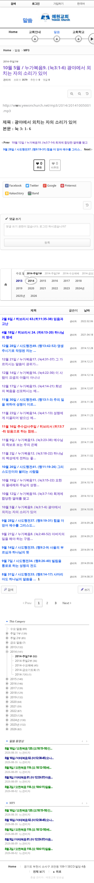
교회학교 (78, 32)
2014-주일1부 (34, 273)
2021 (43, 288)
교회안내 (35, 32)
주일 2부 (18, 638)
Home (13, 32)
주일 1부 (18, 633)
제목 (34, 310)
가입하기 (58, 3)
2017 (66, 281)
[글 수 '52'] (6, 284)
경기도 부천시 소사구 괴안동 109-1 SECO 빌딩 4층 (55, 866)
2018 (78, 281)
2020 (31, 288)
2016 (55, 281)
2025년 (20, 296)
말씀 (27, 19)
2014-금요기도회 (27, 670)
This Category (17, 621)
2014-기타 (23, 674)
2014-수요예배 (71, 273)
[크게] (72, 94)
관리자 (7, 79)
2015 (43, 281)
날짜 (87, 310)
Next (66, 603)
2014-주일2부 (52, 273)
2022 (55, 288)
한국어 (81, 3)
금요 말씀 (17, 642)
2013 (19, 281)
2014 (31, 281)
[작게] (79, 94)
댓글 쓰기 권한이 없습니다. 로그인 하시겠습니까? (36, 226)
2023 (66, 288)
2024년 (79, 288)
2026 (34, 296)
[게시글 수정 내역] (87, 94)
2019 (19, 288)
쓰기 (86, 590)
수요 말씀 (22, 273)
